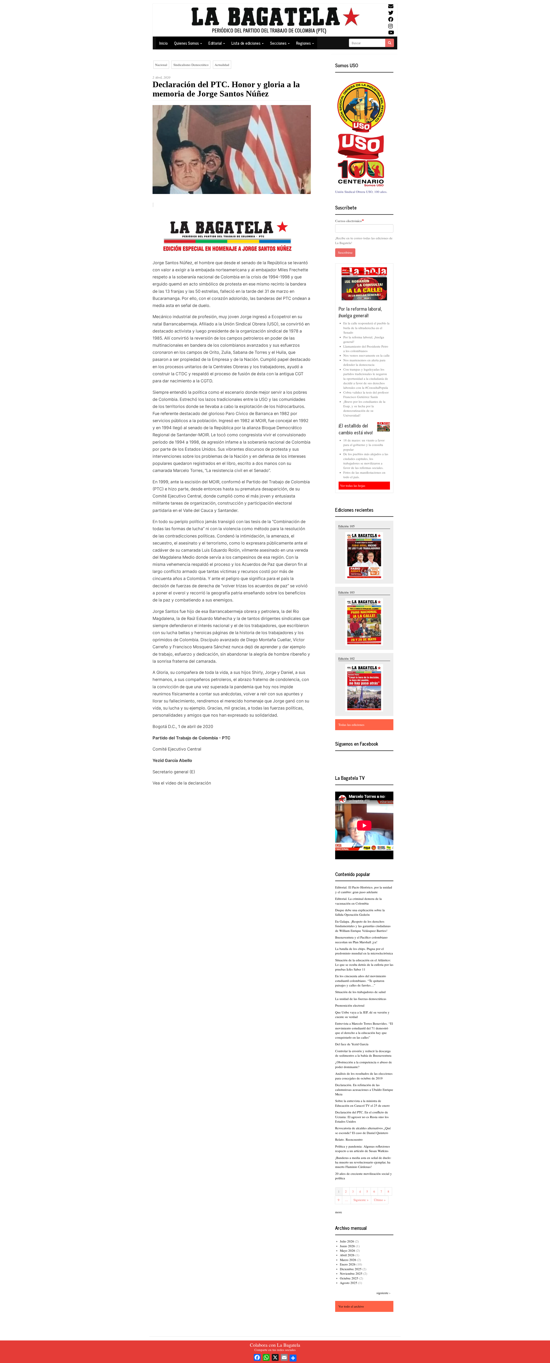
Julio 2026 (347, 1241)
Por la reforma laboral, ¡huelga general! (360, 312)
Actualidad (222, 65)
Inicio (163, 43)
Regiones (304, 43)
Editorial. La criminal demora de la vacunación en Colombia (358, 900)
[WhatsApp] (266, 1357)
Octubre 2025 (349, 1278)
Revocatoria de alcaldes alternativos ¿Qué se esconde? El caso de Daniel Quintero (363, 1130)
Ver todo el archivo (351, 1306)
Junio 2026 (347, 1246)
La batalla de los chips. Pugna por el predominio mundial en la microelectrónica (364, 950)
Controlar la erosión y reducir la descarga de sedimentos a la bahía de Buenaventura (363, 1053)
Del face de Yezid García (351, 1044)
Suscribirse (345, 252)
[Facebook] (257, 1357)
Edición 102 (346, 658)
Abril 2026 (347, 1255)
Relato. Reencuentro (349, 1139)
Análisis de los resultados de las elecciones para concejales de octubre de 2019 (364, 1075)
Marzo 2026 (348, 1260)
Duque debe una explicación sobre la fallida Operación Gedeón (360, 912)
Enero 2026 (348, 1264)
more (338, 1212)
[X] (275, 1357)
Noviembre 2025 (351, 1273)
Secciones (278, 43)
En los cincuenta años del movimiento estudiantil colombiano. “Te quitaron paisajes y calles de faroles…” (360, 980)
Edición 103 (346, 592)
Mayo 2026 (347, 1250)
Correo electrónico (348, 221)
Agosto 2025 (348, 1283)
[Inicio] (275, 20)
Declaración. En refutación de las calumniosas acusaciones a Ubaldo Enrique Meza (364, 1089)
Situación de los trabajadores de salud (360, 992)
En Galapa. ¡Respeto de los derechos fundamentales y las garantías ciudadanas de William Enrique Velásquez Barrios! (363, 926)
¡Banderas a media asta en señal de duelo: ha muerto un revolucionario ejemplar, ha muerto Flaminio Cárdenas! (363, 1162)
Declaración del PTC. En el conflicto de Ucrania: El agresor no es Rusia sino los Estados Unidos (362, 1116)
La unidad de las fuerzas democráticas (360, 999)
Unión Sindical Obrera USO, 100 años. (361, 191)
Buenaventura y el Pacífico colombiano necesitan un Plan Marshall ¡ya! (361, 939)
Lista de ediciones (246, 43)
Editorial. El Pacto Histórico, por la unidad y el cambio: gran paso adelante (363, 889)
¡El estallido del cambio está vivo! (356, 428)
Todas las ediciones (351, 724)
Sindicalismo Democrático (191, 65)
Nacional (161, 65)
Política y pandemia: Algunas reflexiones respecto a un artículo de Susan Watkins (362, 1148)
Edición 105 (346, 526)
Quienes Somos (187, 43)
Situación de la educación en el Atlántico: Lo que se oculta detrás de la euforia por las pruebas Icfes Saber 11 (364, 964)
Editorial (215, 43)
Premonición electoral (349, 1005)
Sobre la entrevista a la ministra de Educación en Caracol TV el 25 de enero (362, 1103)
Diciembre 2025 (351, 1269)
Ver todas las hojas (352, 485)
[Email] (284, 1357)
